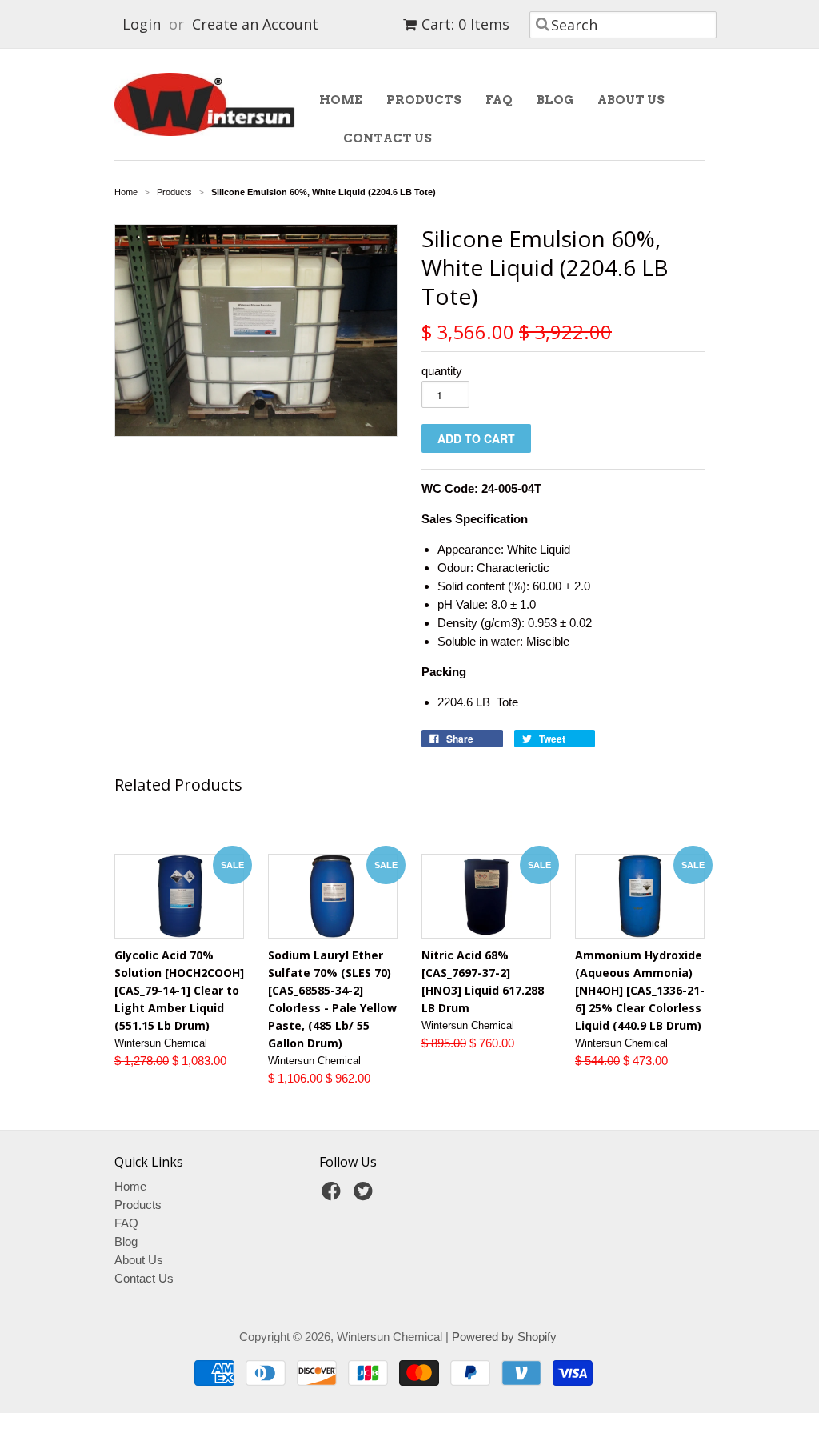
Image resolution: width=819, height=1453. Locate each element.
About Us (631, 100)
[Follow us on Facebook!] (334, 1196)
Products (423, 100)
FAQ (499, 100)
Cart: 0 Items (465, 24)
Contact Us (387, 138)
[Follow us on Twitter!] (366, 1196)
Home (340, 100)
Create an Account (255, 24)
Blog (555, 100)
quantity (441, 371)
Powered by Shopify (504, 1336)
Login (141, 24)
